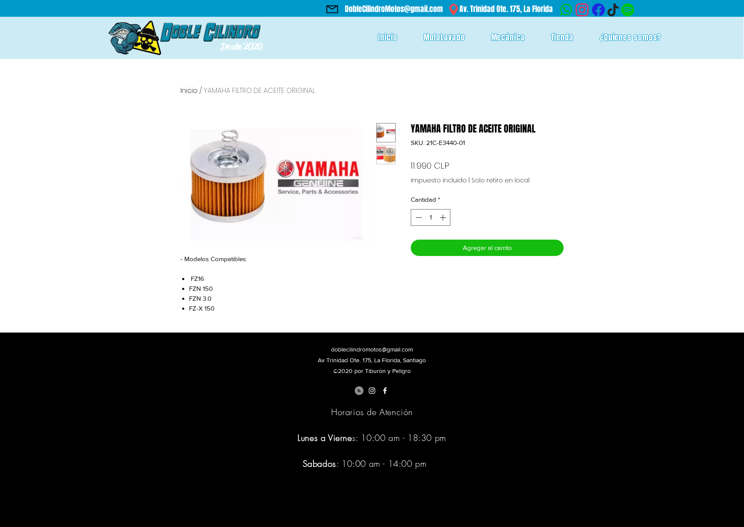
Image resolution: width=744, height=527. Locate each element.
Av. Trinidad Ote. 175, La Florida (506, 9)
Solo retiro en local (500, 180)
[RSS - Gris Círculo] (359, 390)
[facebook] (385, 390)
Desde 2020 (241, 46)
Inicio (189, 91)
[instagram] (372, 390)
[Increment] (444, 217)
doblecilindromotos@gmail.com (372, 349)
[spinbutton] (431, 217)
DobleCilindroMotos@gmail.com (394, 9)
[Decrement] (418, 217)
